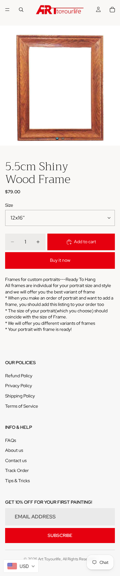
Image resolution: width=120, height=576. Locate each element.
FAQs (10, 440)
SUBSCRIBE (60, 535)
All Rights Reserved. (79, 559)
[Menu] (7, 9)
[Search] (21, 10)
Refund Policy (18, 376)
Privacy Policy (18, 385)
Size (9, 205)
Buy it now (60, 260)
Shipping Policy (20, 396)
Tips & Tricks (17, 481)
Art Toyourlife (49, 559)
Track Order (17, 470)
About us (14, 450)
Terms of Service (21, 406)
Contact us (16, 460)
